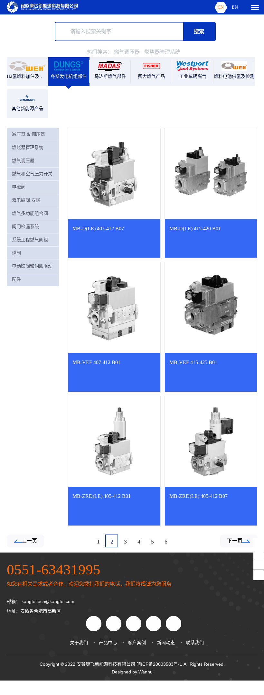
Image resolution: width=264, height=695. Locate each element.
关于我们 (79, 642)
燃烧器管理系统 (162, 52)
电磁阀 (18, 187)
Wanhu (145, 671)
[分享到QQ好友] (113, 623)
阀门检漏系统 (25, 226)
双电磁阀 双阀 (26, 200)
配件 (16, 279)
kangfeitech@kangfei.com (48, 601)
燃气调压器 (127, 52)
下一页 (234, 541)
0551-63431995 (53, 570)
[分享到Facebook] (133, 623)
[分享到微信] (93, 623)
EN (235, 7)
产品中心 (108, 642)
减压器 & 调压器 (28, 134)
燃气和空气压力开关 (32, 173)
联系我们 (195, 642)
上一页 (29, 541)
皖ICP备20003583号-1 (159, 664)
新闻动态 (166, 642)
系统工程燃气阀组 (30, 239)
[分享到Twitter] (173, 623)
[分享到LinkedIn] (153, 623)
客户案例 (137, 642)
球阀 (16, 253)
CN (221, 7)
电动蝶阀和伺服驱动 (32, 266)
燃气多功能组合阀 (30, 213)
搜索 (199, 31)
